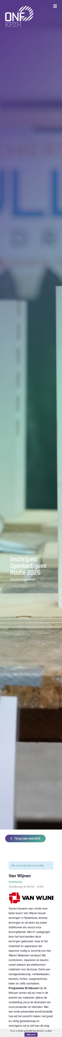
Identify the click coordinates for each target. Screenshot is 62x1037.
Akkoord (31, 1034)
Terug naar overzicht (26, 838)
